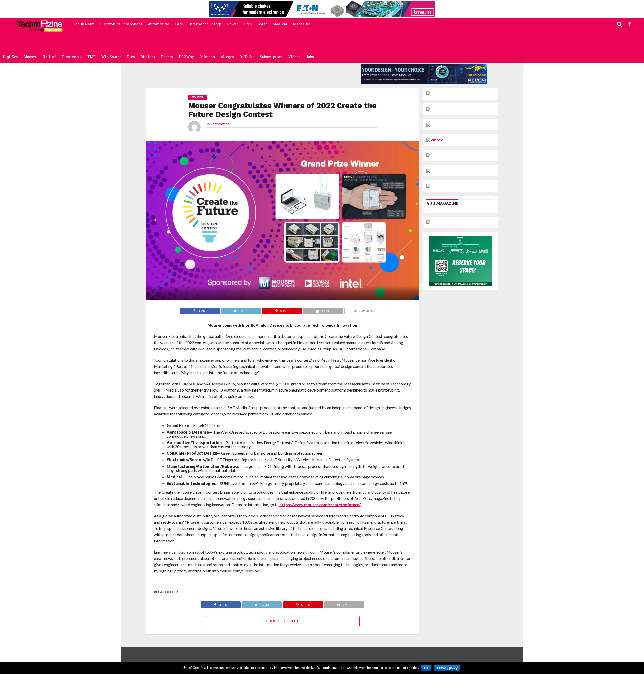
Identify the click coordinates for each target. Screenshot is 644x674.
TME (91, 56)
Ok (426, 668)
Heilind (49, 56)
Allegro (227, 56)
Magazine (301, 24)
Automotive (158, 24)
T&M (179, 24)
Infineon (207, 56)
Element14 (72, 56)
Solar (262, 24)
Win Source (111, 56)
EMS (248, 24)
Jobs (310, 56)
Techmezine (220, 124)
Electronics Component (121, 24)
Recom (167, 56)
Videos (294, 56)
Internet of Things (205, 24)
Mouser (30, 56)
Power (232, 24)
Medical (280, 24)
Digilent (147, 56)
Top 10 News (84, 24)
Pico (131, 56)
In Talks (246, 56)
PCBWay (186, 56)
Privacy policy (447, 668)
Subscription (271, 56)
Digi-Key (10, 56)
